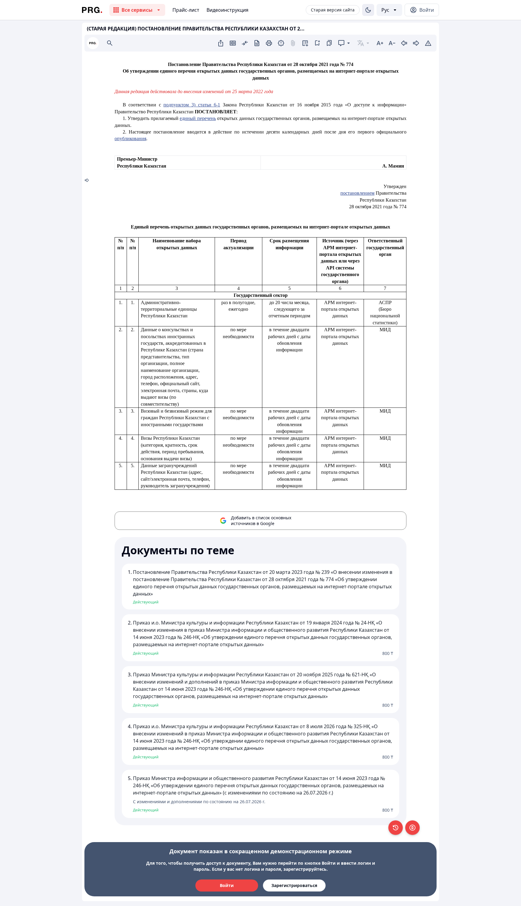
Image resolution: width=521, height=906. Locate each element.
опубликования (130, 138)
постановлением (357, 193)
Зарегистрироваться (294, 885)
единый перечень (198, 118)
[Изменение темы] (368, 10)
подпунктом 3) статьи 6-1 (191, 104)
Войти (227, 885)
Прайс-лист (185, 10)
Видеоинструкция (227, 10)
